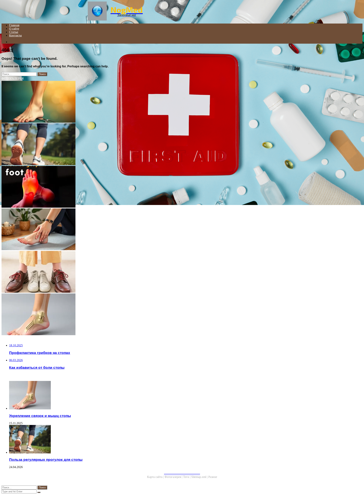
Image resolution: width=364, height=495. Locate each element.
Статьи (13, 32)
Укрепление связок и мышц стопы (40, 416)
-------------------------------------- (182, 473)
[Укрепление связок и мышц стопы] (115, 314)
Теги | (187, 476)
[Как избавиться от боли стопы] (115, 187)
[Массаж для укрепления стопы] (115, 229)
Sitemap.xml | (199, 476)
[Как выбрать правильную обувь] (115, 272)
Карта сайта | (156, 476)
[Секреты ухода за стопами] (115, 102)
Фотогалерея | (174, 476)
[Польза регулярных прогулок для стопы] (115, 144)
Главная (14, 25)
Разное (212, 476)
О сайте (14, 28)
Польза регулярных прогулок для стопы (45, 460)
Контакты (15, 35)
